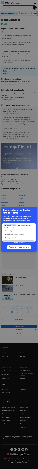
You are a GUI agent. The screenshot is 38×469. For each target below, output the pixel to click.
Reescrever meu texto (18, 247)
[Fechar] (35, 209)
